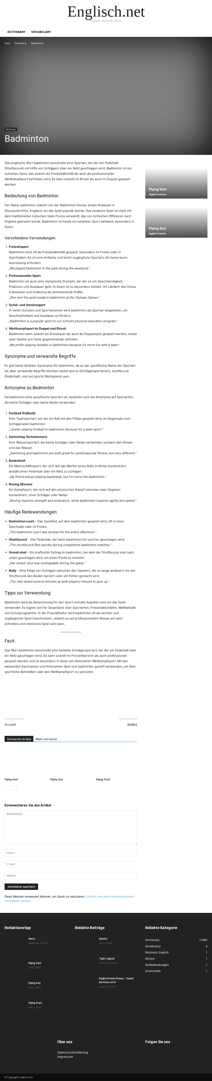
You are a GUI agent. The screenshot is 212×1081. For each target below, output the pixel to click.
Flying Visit (11, 779)
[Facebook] (9, 699)
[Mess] (15, 944)
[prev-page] (7, 787)
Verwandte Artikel (19, 739)
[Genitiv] (85, 944)
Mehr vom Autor (46, 739)
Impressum (65, 1057)
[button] (202, 32)
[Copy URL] (66, 699)
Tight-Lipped (106, 958)
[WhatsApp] (28, 699)
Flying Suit (56, 779)
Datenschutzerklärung (72, 1052)
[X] (18, 699)
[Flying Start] (116, 762)
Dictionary (16, 32)
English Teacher (157, 194)
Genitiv (103, 938)
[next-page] (13, 787)
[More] (75, 699)
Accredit (10, 725)
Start (7, 43)
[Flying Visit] (25, 762)
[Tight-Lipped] (85, 964)
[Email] (47, 699)
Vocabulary (41, 32)
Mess (32, 938)
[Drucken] (56, 699)
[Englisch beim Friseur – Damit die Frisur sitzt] (85, 984)
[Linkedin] (37, 699)
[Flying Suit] (70, 762)
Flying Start (103, 779)
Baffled (132, 725)
